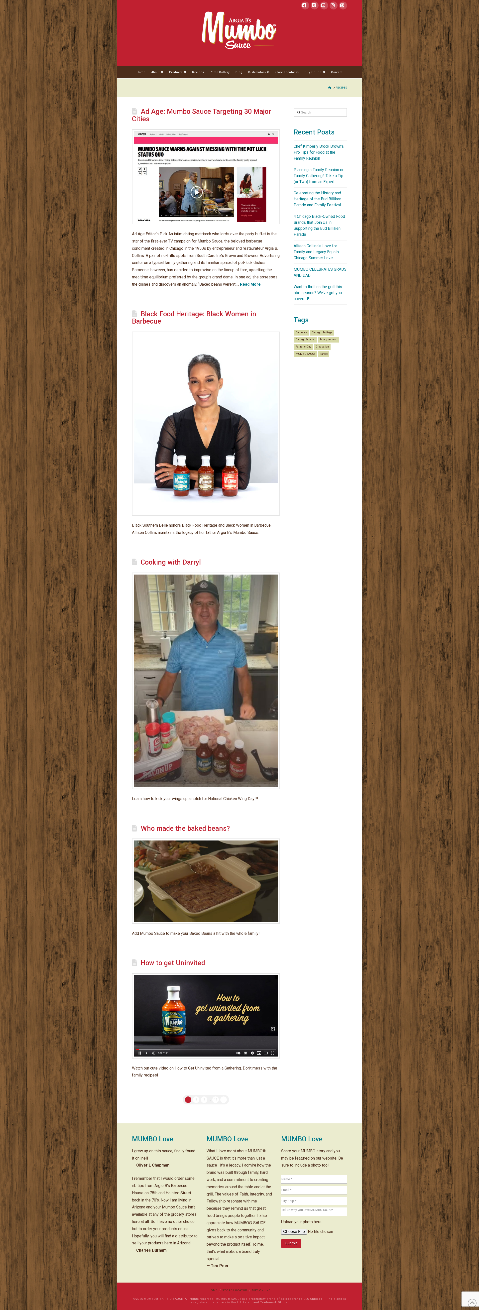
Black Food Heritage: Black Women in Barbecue (194, 318)
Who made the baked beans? (185, 829)
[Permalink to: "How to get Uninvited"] (206, 1015)
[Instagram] (334, 5)
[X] (315, 5)
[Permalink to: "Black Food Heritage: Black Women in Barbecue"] (206, 424)
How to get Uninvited (173, 963)
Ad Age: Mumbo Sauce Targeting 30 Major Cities (201, 115)
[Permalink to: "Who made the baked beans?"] (206, 881)
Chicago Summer (306, 339)
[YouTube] (324, 5)
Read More (250, 284)
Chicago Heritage (322, 332)
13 (215, 1099)
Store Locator (234, 1290)
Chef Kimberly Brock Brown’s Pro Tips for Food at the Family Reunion (319, 152)
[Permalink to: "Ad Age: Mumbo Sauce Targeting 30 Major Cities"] (206, 176)
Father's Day (303, 346)
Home (213, 1290)
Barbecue (301, 332)
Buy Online (261, 1290)
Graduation (322, 346)
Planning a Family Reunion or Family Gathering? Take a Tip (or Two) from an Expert (319, 175)
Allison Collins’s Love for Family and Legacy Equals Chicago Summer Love (316, 251)
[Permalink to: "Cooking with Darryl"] (206, 681)
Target (324, 354)
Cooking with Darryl (171, 562)
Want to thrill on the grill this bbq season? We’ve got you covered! (318, 292)
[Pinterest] (343, 5)
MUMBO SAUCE (305, 354)
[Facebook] (305, 5)
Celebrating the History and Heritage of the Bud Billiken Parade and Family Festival (317, 199)
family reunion (328, 339)
